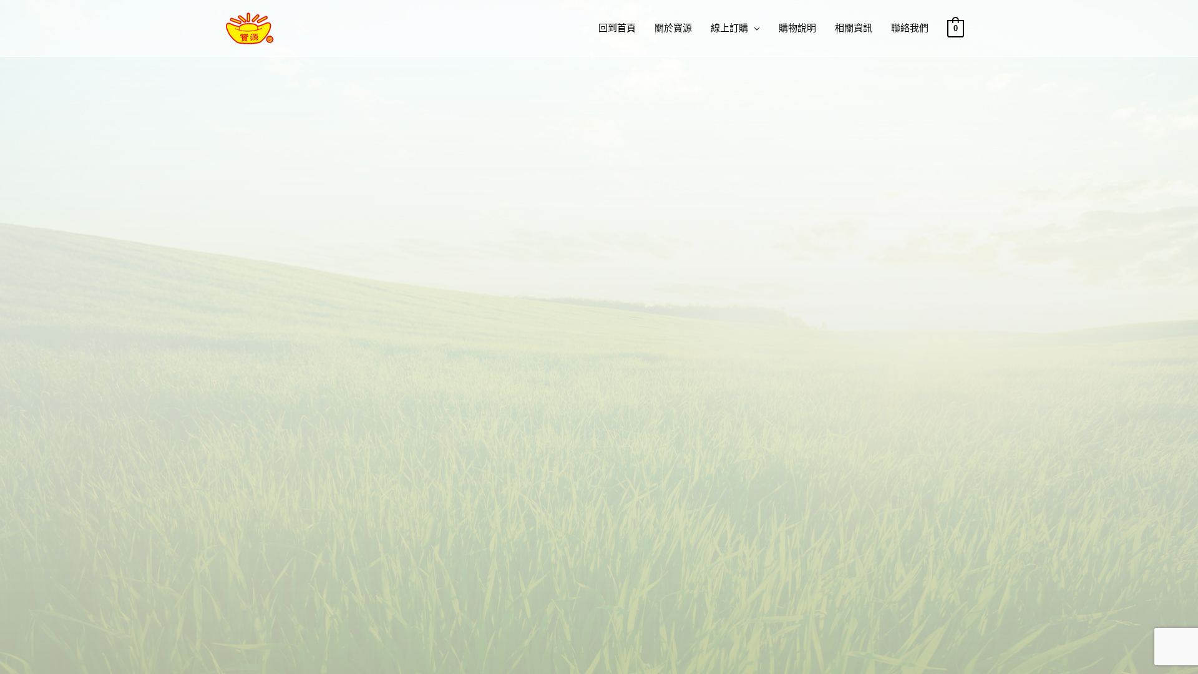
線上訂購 (729, 27)
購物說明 (797, 27)
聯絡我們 (909, 27)
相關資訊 (853, 27)
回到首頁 (617, 27)
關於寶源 (673, 27)
